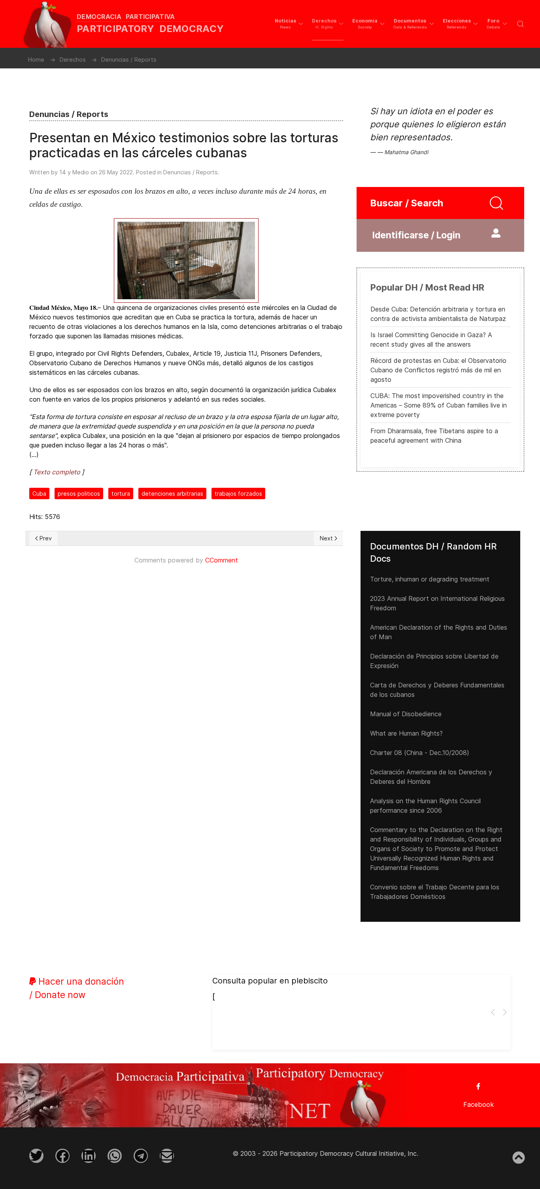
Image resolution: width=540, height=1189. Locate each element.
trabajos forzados (238, 493)
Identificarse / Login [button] (416, 235)
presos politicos (79, 493)
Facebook (478, 1104)
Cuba (39, 493)
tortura (120, 493)
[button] (289, 24)
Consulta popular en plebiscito (270, 980)
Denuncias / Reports (190, 172)
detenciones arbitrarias (172, 493)
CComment (221, 560)
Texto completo (56, 472)
